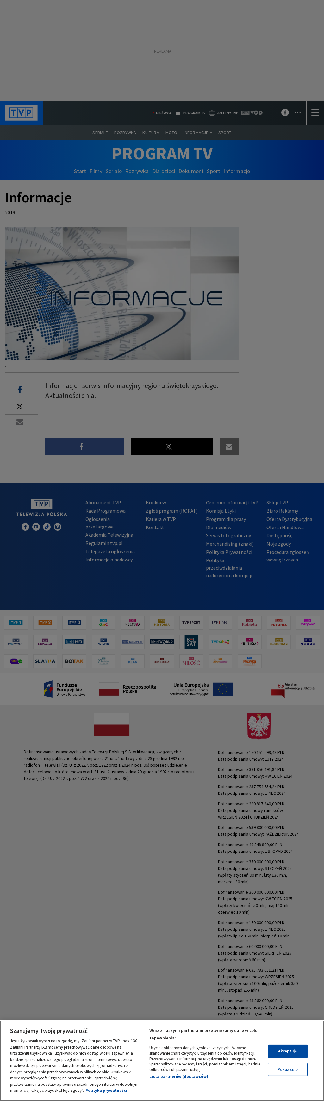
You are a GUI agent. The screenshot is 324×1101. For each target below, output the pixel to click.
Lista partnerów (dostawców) (178, 1076)
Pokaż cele (287, 1069)
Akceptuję (287, 1051)
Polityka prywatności (106, 1090)
